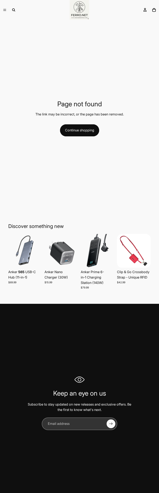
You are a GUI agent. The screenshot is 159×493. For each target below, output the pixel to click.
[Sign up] (111, 423)
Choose (75, 261)
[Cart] (154, 10)
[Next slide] (37, 251)
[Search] (13, 10)
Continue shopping (79, 130)
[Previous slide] (12, 251)
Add (111, 261)
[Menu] (5, 10)
